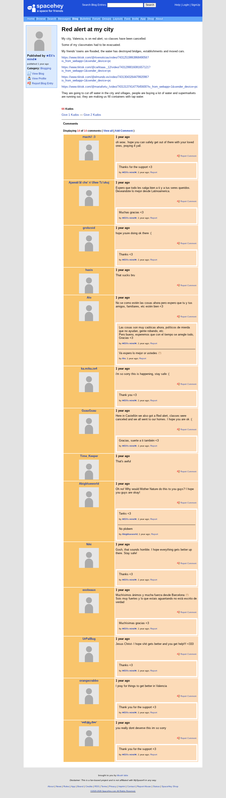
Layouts (117, 18)
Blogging (45, 68)
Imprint (121, 786)
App (143, 18)
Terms (104, 786)
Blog (75, 18)
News (58, 786)
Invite (135, 18)
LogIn (185, 4)
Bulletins (85, 18)
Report (153, 172)
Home (30, 18)
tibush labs (122, 775)
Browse (40, 18)
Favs (127, 18)
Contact (131, 786)
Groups (106, 18)
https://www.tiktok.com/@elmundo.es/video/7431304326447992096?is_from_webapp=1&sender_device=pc (105, 78)
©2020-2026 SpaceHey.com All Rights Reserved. (113, 791)
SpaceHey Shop (170, 786)
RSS (96, 786)
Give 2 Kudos (92, 114)
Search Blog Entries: (94, 4)
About (159, 18)
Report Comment (188, 156)
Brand (80, 786)
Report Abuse (144, 786)
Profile (39, 78)
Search (150, 4)
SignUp (195, 4)
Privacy (112, 786)
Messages (64, 18)
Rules (66, 786)
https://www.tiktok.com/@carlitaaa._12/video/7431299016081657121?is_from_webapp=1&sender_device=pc (106, 69)
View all (108, 130)
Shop (150, 18)
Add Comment (124, 130)
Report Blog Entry (42, 83)
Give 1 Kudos (70, 114)
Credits (88, 786)
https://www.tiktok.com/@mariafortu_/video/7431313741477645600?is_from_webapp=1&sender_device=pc (130, 86)
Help (177, 4)
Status (156, 786)
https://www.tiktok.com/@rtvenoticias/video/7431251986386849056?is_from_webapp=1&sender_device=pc (105, 59)
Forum (96, 18)
